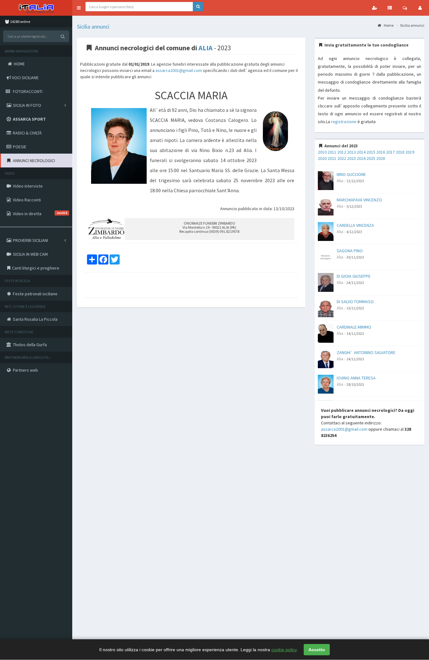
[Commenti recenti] (404, 8)
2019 (409, 152)
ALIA (205, 47)
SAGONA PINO (350, 251)
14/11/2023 (355, 333)
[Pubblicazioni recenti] (389, 8)
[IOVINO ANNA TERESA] (326, 383)
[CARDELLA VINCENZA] (326, 231)
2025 (371, 158)
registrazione (343, 121)
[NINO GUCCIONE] (326, 180)
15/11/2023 (355, 308)
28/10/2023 (355, 384)
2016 (380, 152)
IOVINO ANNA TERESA (356, 378)
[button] (78, 8)
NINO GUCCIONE (351, 174)
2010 (322, 152)
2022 (341, 158)
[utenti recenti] (374, 8)
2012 (341, 152)
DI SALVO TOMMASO (355, 301)
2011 (332, 152)
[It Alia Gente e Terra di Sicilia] (36, 8)
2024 (361, 158)
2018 (400, 152)
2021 (332, 158)
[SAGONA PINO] (326, 256)
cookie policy (283, 649)
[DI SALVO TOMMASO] (326, 307)
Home (388, 25)
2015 (371, 152)
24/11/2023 (355, 282)
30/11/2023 (355, 257)
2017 (390, 152)
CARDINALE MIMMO (354, 327)
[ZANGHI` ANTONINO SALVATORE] (326, 358)
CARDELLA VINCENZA (355, 225)
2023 (351, 158)
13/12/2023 (355, 180)
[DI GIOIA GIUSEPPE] (326, 282)
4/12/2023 (354, 231)
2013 (351, 152)
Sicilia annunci (93, 26)
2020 (322, 158)
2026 (380, 158)
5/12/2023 (354, 206)
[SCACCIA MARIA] (119, 146)
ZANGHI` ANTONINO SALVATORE (366, 352)
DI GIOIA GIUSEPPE (354, 276)
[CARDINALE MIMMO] (326, 332)
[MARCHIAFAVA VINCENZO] (326, 205)
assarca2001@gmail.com (178, 70)
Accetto (316, 649)
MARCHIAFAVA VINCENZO (359, 200)
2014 (361, 152)
